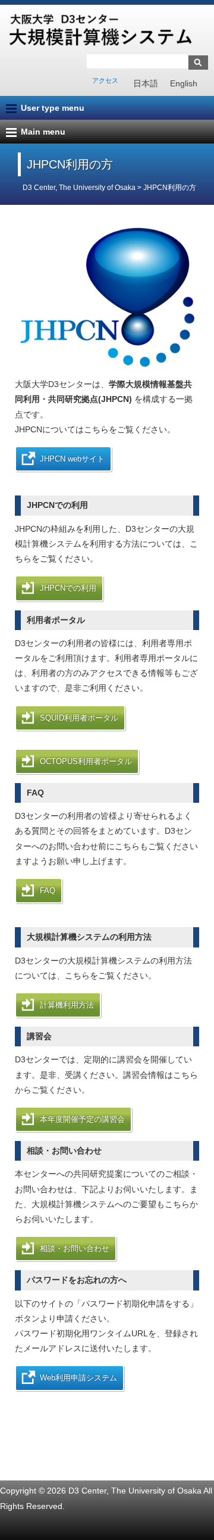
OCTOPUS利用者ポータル (86, 761)
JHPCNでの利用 (68, 588)
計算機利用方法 (67, 1004)
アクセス (105, 80)
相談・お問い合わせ (74, 1248)
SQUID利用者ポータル (79, 717)
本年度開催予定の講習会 (82, 1119)
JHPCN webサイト (72, 458)
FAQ (47, 890)
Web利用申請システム (78, 1377)
